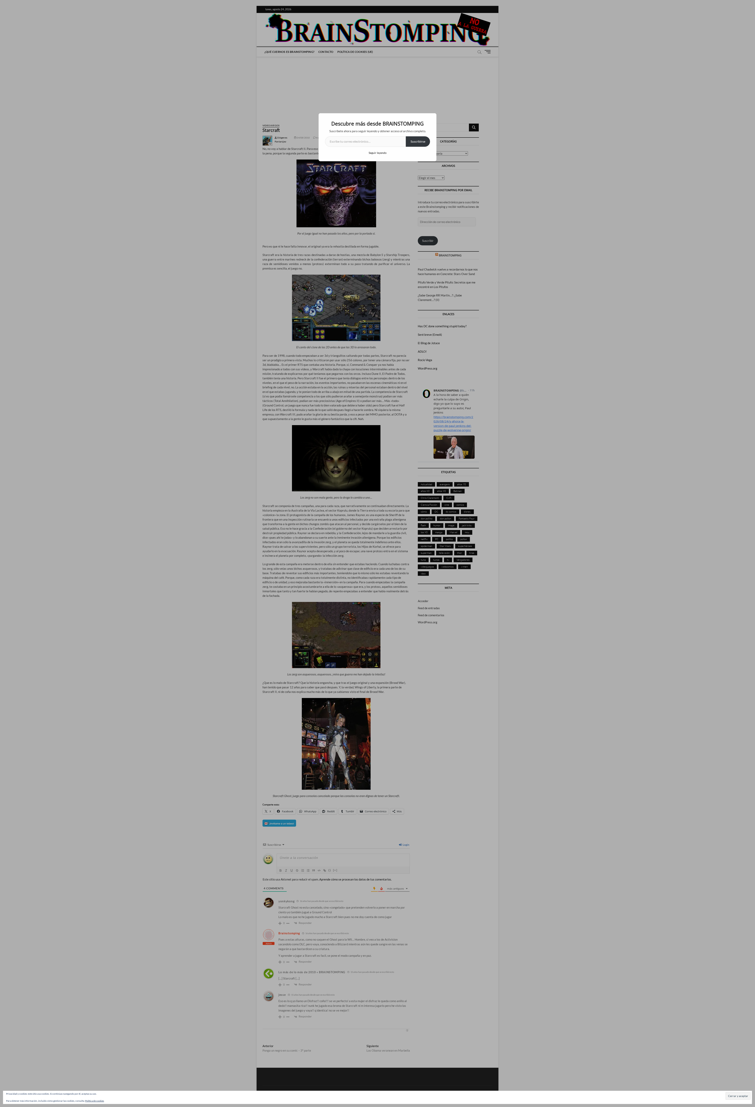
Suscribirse (418, 141)
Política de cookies (94, 1100)
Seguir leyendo (378, 152)
